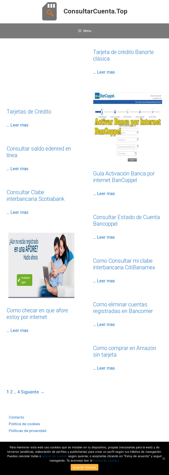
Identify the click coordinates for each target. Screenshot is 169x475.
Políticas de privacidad (27, 430)
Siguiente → (32, 392)
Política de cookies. (106, 460)
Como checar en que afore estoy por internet (37, 313)
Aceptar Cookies (84, 467)
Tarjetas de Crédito (29, 111)
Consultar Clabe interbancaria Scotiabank (35, 195)
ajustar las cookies (54, 456)
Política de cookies (24, 424)
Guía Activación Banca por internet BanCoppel (124, 176)
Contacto (16, 417)
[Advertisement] (41, 78)
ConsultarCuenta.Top (95, 11)
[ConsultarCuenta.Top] (49, 11)
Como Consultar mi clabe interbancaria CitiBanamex (124, 264)
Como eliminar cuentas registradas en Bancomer (123, 307)
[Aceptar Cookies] (163, 458)
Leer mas (19, 125)
